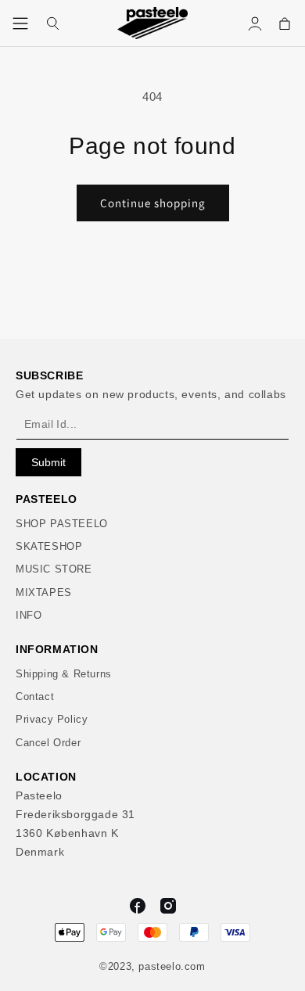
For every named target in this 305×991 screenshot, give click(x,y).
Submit (48, 462)
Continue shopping (153, 203)
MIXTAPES (44, 592)
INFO (28, 615)
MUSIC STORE (54, 569)
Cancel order (48, 743)
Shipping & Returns (64, 674)
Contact (35, 696)
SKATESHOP (49, 546)
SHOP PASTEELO (62, 524)
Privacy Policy (52, 719)
